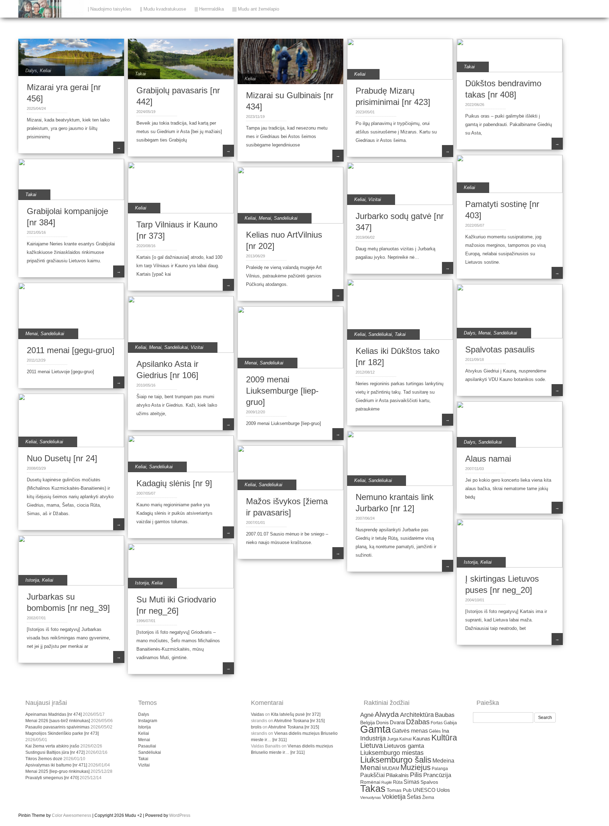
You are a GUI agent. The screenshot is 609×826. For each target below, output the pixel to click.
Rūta (397, 782)
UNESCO (424, 790)
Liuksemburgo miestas (392, 752)
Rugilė (386, 782)
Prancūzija (437, 775)
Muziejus (415, 767)
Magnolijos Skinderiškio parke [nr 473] (62, 733)
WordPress (179, 815)
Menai (265, 218)
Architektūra (417, 714)
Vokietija (394, 796)
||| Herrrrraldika (209, 9)
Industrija (373, 738)
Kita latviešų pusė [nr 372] (295, 714)
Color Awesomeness (71, 815)
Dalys (31, 70)
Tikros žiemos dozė (43, 758)
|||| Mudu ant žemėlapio (255, 9)
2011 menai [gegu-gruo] (71, 350)
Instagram (147, 720)
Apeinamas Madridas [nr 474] (53, 714)
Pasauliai (147, 746)
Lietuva (371, 745)
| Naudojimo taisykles (109, 9)
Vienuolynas (370, 797)
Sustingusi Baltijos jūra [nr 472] (55, 752)
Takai (140, 73)
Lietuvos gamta (404, 746)
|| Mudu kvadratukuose (163, 9)
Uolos (443, 790)
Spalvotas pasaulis (500, 349)
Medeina (443, 761)
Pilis (416, 774)
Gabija (450, 722)
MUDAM (390, 768)
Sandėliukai (285, 218)
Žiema (428, 797)
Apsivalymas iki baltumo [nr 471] (56, 765)
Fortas (437, 722)
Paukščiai (372, 775)
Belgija (367, 722)
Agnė (367, 715)
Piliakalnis (397, 775)
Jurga (392, 738)
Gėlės (435, 731)
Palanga (440, 768)
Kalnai (405, 739)
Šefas (414, 797)
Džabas (418, 722)
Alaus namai (488, 458)
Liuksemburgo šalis (395, 759)
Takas (373, 788)
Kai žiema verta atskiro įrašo (52, 746)
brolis (256, 727)
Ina (445, 731)
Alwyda (387, 714)
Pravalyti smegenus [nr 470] (52, 777)
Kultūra (444, 737)
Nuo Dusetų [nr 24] (62, 458)
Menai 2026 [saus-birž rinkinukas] (57, 720)
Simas (411, 782)
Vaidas (257, 714)
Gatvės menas (410, 731)
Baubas (445, 715)
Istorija (471, 562)
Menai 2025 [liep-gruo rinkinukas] (57, 771)
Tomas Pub (399, 790)
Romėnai (370, 782)
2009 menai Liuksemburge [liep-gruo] (282, 391)
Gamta (375, 729)
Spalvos (429, 782)
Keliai (45, 70)
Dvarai (397, 722)
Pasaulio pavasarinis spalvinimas (57, 727)
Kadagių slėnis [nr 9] (174, 483)
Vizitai (374, 199)
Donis (382, 722)
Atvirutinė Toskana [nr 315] (299, 720)
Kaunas (421, 738)
